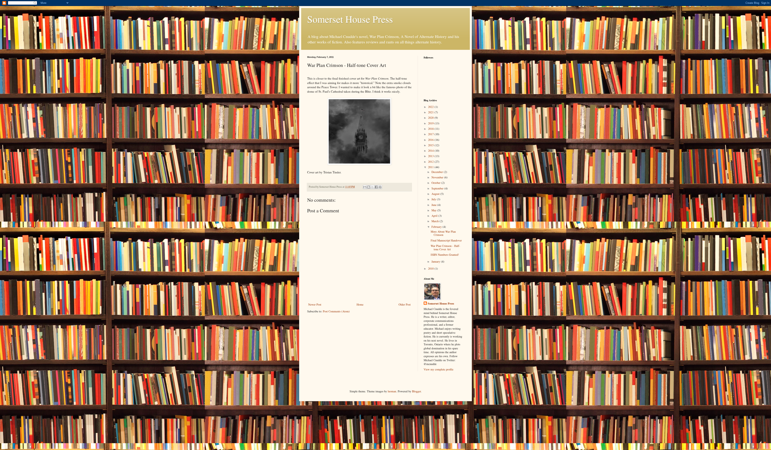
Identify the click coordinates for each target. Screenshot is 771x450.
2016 (431, 140)
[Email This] (365, 187)
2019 (431, 123)
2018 (431, 129)
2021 (431, 112)
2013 (431, 156)
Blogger (416, 391)
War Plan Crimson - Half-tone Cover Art (445, 247)
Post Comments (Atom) (336, 311)
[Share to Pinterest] (380, 187)
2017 (431, 134)
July (434, 199)
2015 (431, 145)
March (435, 221)
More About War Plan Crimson (443, 233)
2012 (431, 162)
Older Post (405, 304)
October (436, 183)
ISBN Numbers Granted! (445, 255)
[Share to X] (372, 187)
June (434, 205)
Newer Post (314, 304)
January (436, 261)
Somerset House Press (350, 18)
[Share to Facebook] (376, 187)
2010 (431, 268)
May (434, 210)
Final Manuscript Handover (446, 240)
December (437, 172)
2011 (431, 167)
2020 (431, 118)
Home (360, 304)
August (435, 194)
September (437, 188)
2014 (431, 150)
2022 (431, 107)
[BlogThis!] (369, 187)
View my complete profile (438, 369)
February (437, 227)
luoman (392, 391)
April (434, 216)
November (437, 177)
